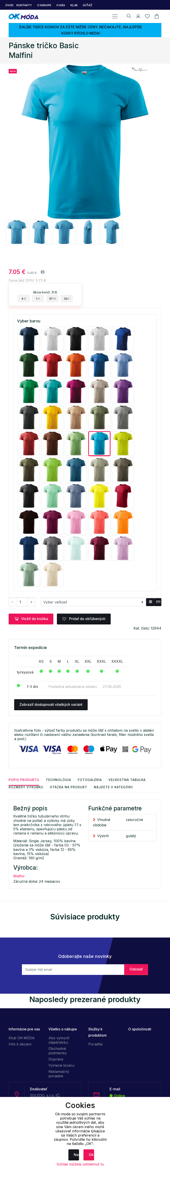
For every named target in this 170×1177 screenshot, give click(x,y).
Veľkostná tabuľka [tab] (127, 780)
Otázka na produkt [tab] (68, 787)
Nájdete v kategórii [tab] (113, 787)
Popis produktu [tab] (24, 780)
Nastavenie (76, 1154)
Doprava (55, 1059)
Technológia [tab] (58, 780)
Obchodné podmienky (57, 1050)
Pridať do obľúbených (86, 618)
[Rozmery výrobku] (157, 602)
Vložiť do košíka (34, 618)
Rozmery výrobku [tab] (26, 787)
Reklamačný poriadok (58, 1073)
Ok (91, 1154)
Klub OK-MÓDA (22, 1038)
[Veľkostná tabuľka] (150, 602)
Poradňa (95, 1044)
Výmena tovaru (61, 1065)
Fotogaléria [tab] (90, 780)
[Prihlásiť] (138, 17)
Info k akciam (20, 1044)
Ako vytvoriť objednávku (58, 1040)
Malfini (18, 876)
